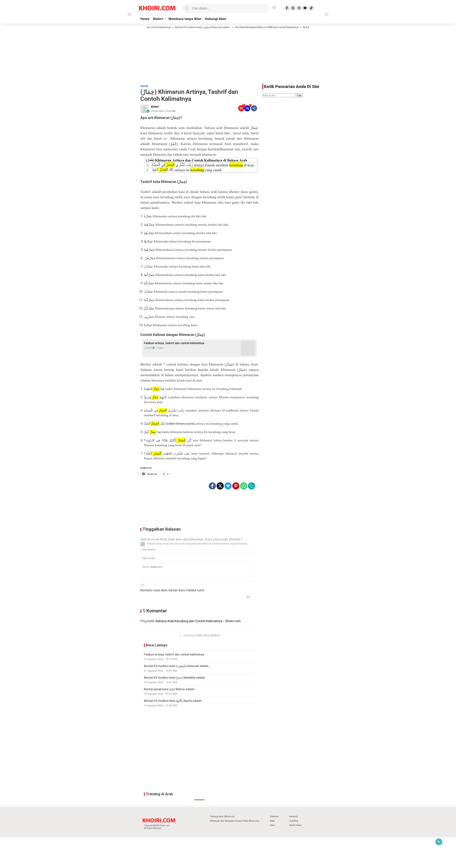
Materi (158, 19)
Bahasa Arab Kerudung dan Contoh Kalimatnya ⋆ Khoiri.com (198, 621)
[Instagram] (299, 8)
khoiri (155, 107)
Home (144, 19)
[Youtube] (305, 8)
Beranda (293, 816)
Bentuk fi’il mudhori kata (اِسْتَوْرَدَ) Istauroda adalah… (184, 27)
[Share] (254, 108)
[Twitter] (293, 8)
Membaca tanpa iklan (185, 19)
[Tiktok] (311, 8)
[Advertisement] (228, 56)
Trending (293, 821)
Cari (299, 95)
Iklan (272, 821)
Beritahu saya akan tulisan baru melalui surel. (172, 590)
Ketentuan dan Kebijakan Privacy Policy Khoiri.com (235, 821)
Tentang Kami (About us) (222, 816)
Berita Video (295, 825)
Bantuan (274, 816)
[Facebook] (287, 8)
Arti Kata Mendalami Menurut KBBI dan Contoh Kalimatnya (248, 27)
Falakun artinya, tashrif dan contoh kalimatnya (174, 343)
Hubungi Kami (215, 19)
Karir (272, 825)
